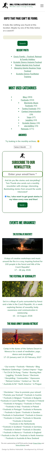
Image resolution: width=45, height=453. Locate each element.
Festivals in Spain (13, 412)
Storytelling (10, 378)
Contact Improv (29, 369)
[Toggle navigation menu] (41, 5)
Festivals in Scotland (12, 426)
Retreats (25, 129)
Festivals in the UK (10, 435)
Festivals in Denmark (22, 421)
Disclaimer (8, 392)
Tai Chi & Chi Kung (12, 372)
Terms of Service (21, 445)
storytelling (29, 126)
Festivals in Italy (13, 406)
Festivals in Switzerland (13, 415)
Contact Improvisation (31, 111)
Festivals (25, 100)
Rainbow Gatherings (12, 369)
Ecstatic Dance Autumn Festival (27, 62)
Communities (22, 378)
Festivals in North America (31, 435)
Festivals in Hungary (13, 403)
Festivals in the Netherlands (22, 424)
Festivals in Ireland (12, 429)
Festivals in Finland (35, 401)
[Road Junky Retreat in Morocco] (22, 336)
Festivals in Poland (30, 406)
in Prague (37, 384)
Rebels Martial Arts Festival (27, 65)
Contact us (26, 381)
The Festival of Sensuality (22, 276)
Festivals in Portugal (12, 409)
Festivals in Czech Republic (13, 401)
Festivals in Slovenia (32, 418)
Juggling (29, 120)
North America (24, 384)
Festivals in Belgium (13, 398)
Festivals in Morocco (13, 432)
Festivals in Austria (33, 395)
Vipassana (35, 378)
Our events (10, 366)
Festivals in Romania (32, 409)
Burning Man (35, 372)
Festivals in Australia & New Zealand (22, 438)
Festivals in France (32, 403)
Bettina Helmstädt (16, 449)
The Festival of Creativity (22, 234)
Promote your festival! (13, 395)
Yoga (29, 117)
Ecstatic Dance (29, 123)
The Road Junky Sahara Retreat (22, 324)
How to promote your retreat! (28, 392)
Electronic (34, 375)
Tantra (25, 372)
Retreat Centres (13, 381)
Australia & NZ (10, 384)
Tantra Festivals (29, 108)
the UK (36, 381)
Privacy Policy (37, 443)
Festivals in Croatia (12, 418)
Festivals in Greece (34, 415)
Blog (25, 97)
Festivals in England (32, 432)
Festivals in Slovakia (32, 429)
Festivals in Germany (32, 426)
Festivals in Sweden (31, 412)
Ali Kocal (40, 449)
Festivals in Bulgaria (32, 398)
